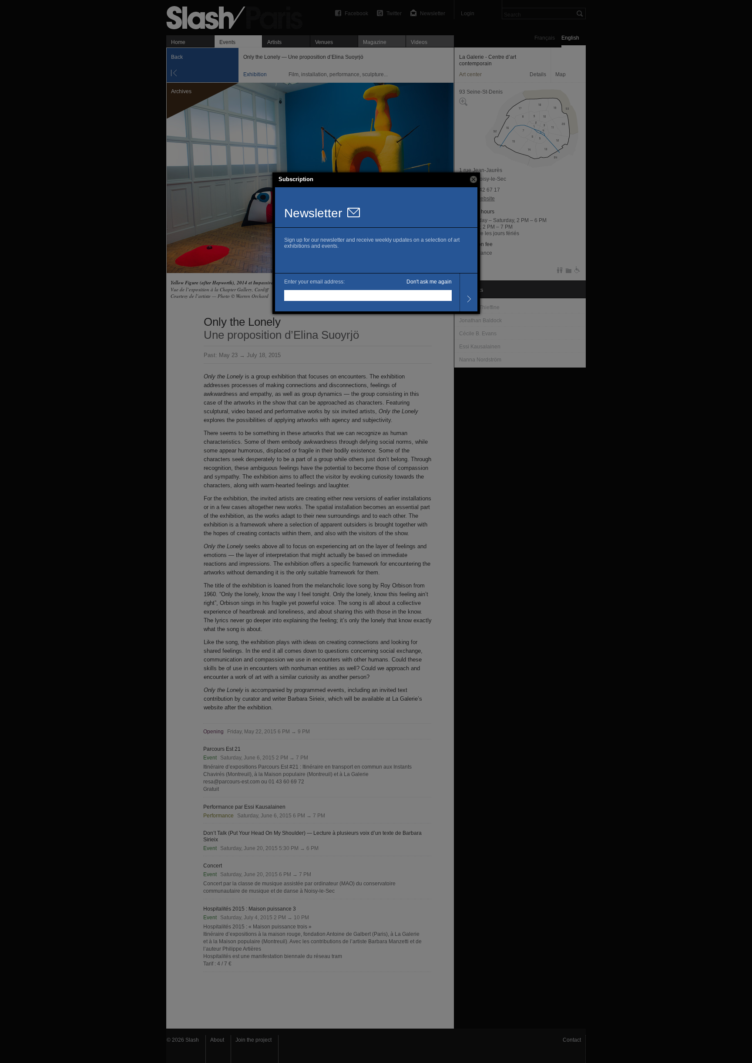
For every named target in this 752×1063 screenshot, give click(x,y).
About (217, 1040)
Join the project (253, 1040)
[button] (473, 179)
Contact (572, 1040)
